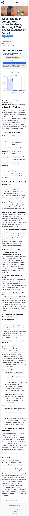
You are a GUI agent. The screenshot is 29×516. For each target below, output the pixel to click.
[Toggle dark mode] (25, 2)
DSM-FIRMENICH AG (7, 35)
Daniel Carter (7, 41)
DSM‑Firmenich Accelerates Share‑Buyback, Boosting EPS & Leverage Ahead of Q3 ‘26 (14, 25)
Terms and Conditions (16, 66)
